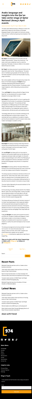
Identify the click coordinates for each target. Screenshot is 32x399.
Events (2, 354)
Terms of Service (5, 370)
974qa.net (13, 241)
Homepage (3, 348)
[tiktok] (30, 4)
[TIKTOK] (16, 340)
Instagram (6, 243)
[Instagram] (25, 4)
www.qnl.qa (6, 234)
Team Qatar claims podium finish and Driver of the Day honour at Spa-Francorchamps (15, 270)
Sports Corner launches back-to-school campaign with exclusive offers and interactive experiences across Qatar (15, 274)
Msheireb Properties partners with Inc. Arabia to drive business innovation (14, 266)
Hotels (2, 357)
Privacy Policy (4, 368)
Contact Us (3, 361)
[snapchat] (27, 4)
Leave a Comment (6, 26)
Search (3, 253)
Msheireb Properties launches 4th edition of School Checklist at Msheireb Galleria (14, 283)
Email (2, 385)
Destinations (4, 359)
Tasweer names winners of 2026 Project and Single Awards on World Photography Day (14, 278)
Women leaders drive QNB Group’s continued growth (14, 306)
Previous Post (10, 249)
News (2, 352)
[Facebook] (21, 4)
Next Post (23, 249)
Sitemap (3, 372)
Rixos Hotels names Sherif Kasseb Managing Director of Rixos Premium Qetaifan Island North (15, 309)
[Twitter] (23, 4)
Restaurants (4, 356)
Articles (3, 350)
